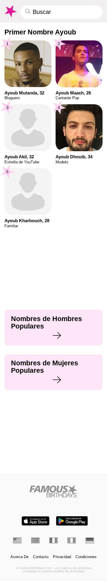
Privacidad (62, 557)
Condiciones (86, 557)
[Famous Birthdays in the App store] (35, 520)
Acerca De (19, 557)
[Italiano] (71, 540)
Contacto (40, 557)
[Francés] (53, 540)
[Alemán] (90, 540)
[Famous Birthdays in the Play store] (72, 520)
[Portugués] (35, 540)
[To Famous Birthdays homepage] (10, 11)
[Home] (53, 491)
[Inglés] (17, 540)
